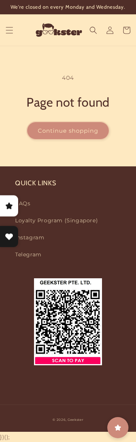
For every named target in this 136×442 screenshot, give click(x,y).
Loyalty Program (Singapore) (56, 220)
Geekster (75, 420)
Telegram (28, 254)
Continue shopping (68, 130)
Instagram (29, 237)
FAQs (22, 203)
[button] (9, 30)
